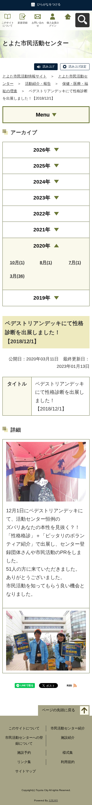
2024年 (41, 182)
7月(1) (75, 262)
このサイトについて (7, 24)
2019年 (41, 298)
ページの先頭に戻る (58, 710)
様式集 (68, 752)
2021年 (41, 229)
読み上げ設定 (77, 66)
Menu (43, 115)
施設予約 (24, 752)
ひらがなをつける (49, 4)
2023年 (41, 197)
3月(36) (17, 276)
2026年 (41, 150)
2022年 (41, 213)
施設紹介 (68, 737)
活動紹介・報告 (38, 83)
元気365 (53, 800)
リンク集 (24, 762)
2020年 (41, 246)
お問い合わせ (38, 24)
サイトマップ (25, 771)
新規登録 (22, 22)
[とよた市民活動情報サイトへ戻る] (68, 16)
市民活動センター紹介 (68, 728)
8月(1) (46, 262)
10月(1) (17, 262)
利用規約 (68, 762)
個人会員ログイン (53, 24)
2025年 (41, 166)
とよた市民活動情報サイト (24, 76)
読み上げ (48, 66)
